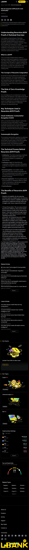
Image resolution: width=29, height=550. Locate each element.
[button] (24, 540)
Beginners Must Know (7, 485)
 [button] (16, 1)
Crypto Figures (7, 491)
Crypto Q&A (7, 5)
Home (2, 5)
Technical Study (23, 491)
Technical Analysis (23, 485)
